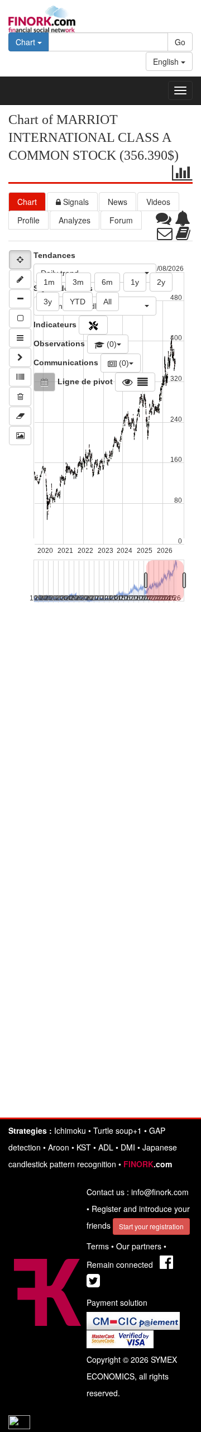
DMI (128, 1147)
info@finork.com (160, 1191)
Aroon (58, 1147)
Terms (98, 1246)
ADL (105, 1147)
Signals (75, 201)
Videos (158, 201)
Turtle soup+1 (117, 1130)
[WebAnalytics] (19, 1420)
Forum (121, 220)
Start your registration (151, 1226)
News (117, 201)
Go (180, 41)
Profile (28, 220)
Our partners (138, 1246)
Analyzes (74, 220)
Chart (27, 201)
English (167, 61)
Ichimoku (70, 1130)
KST (83, 1147)
